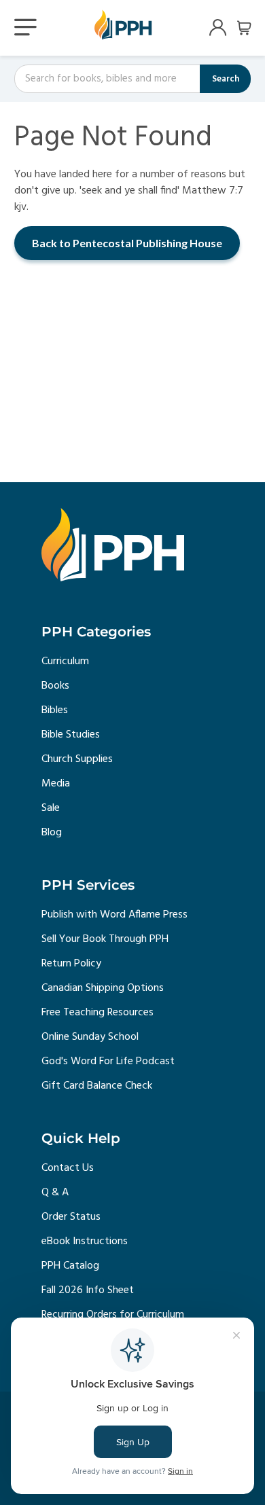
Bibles (54, 710)
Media (55, 784)
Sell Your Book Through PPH (105, 939)
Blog (51, 832)
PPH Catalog (70, 1266)
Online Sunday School (90, 1037)
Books (55, 686)
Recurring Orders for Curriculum (112, 1315)
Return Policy (71, 964)
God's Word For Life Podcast (108, 1061)
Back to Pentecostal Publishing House (127, 242)
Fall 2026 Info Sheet (87, 1290)
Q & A (55, 1192)
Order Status (71, 1217)
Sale (50, 808)
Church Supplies (77, 759)
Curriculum (65, 661)
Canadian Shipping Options (102, 988)
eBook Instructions (84, 1241)
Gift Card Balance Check (96, 1086)
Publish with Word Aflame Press (114, 915)
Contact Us (67, 1168)
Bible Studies (70, 735)
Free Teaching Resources (97, 1012)
